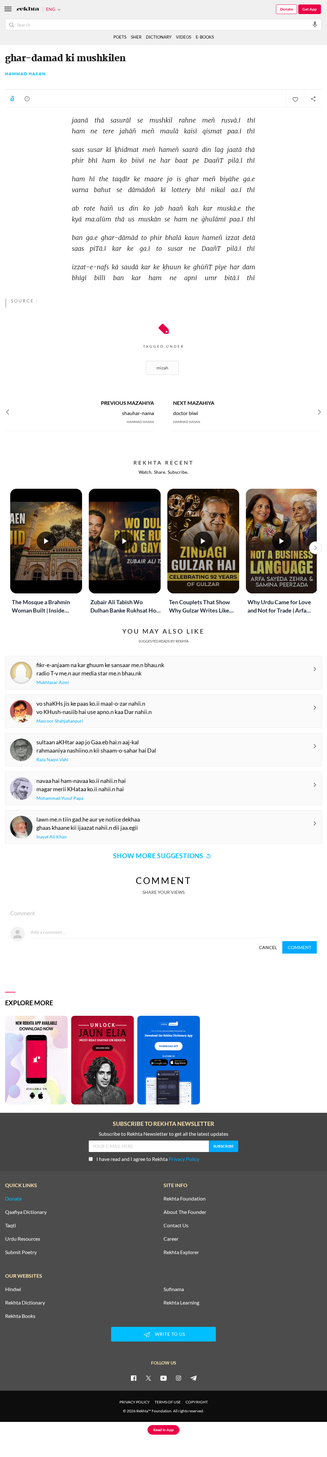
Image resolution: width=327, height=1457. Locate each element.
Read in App (163, 1429)
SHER (136, 37)
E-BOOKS (205, 37)
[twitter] (148, 1378)
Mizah (162, 367)
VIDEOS (183, 37)
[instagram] (178, 1378)
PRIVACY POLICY (134, 1402)
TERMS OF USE (168, 1402)
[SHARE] (313, 99)
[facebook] (133, 1378)
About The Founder (185, 1212)
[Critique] (27, 98)
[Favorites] (295, 99)
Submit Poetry (21, 1252)
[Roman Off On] (12, 98)
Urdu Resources (22, 1238)
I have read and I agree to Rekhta (147, 1159)
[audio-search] (315, 24)
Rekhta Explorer (181, 1252)
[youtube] (163, 1378)
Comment (299, 947)
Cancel (268, 947)
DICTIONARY (158, 37)
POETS (119, 37)
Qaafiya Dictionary (26, 1212)
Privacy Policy (184, 1159)
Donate (286, 9)
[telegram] (193, 1378)
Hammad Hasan (25, 74)
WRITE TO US (170, 1334)
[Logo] (27, 9)
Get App (309, 9)
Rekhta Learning (181, 1302)
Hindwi (13, 1289)
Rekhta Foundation (185, 1198)
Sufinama (174, 1289)
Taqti (10, 1225)
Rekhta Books (20, 1316)
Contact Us (176, 1225)
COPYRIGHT (197, 1402)
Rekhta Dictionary (25, 1302)
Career (171, 1238)
